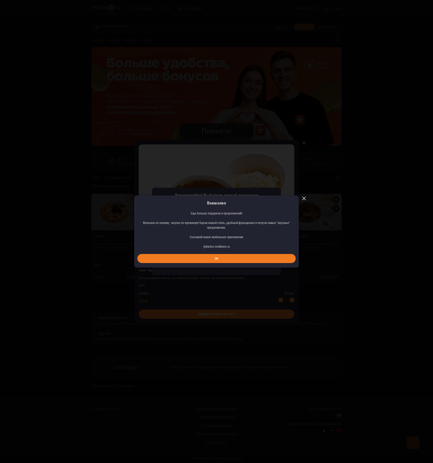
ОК (216, 258)
